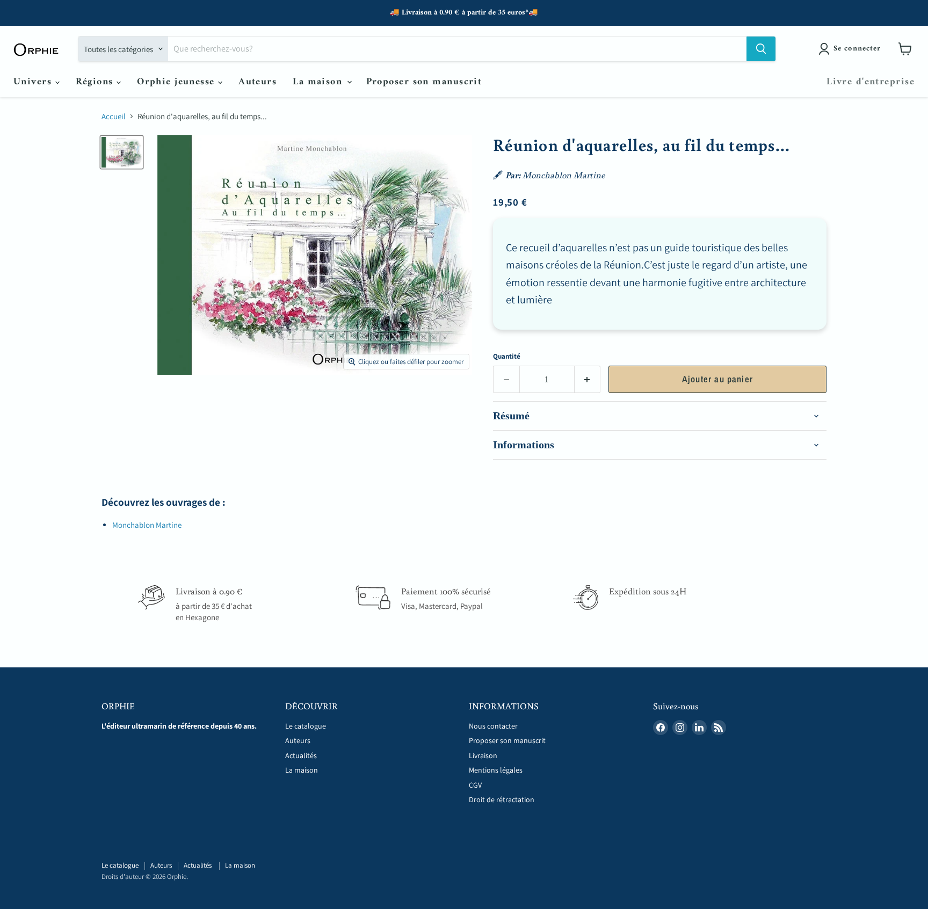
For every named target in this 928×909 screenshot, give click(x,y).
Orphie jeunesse (177, 82)
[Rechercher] (760, 49)
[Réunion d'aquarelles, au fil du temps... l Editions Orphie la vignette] (121, 152)
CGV (475, 785)
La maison (319, 82)
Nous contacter (493, 726)
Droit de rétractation (501, 799)
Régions (96, 82)
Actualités (301, 755)
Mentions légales (496, 770)
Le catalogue (305, 726)
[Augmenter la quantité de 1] (588, 379)
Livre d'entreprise (871, 82)
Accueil (114, 116)
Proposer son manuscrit (424, 82)
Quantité (506, 356)
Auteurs (257, 82)
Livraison (483, 755)
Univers (34, 82)
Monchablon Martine (147, 525)
